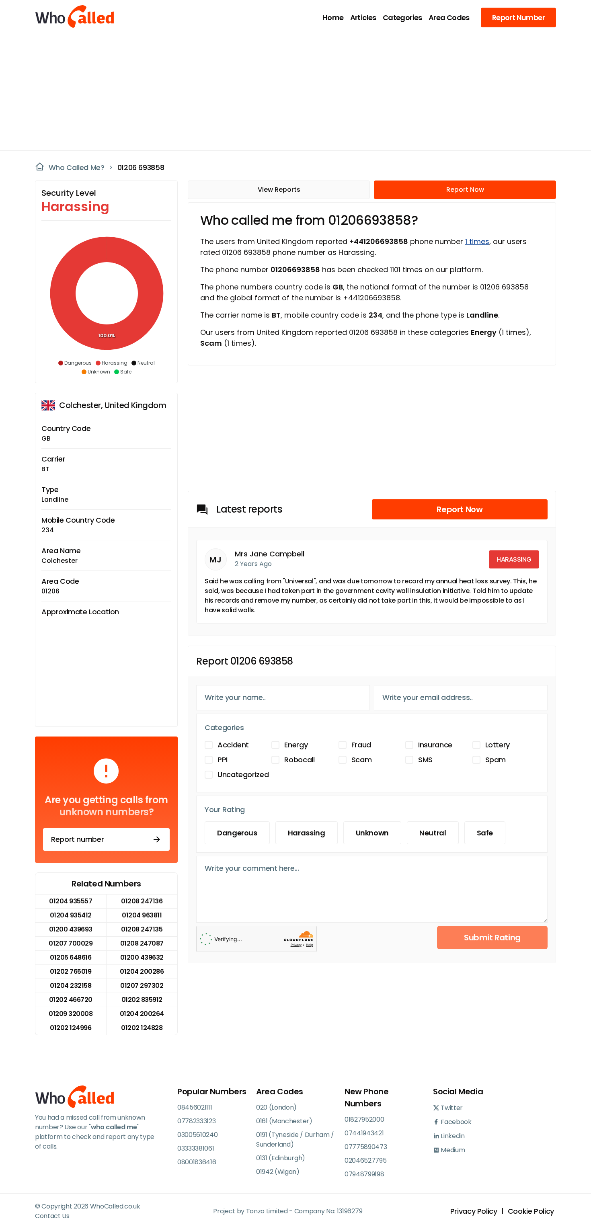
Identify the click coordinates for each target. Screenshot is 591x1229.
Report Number (518, 17)
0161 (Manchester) (284, 1121)
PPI (223, 760)
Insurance (435, 745)
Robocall (299, 760)
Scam (361, 760)
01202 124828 (141, 1027)
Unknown (372, 833)
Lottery (497, 745)
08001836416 (196, 1162)
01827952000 (364, 1119)
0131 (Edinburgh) (280, 1158)
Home (333, 17)
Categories (402, 17)
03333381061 (195, 1148)
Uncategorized (243, 774)
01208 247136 (141, 901)
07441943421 (364, 1133)
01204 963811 (142, 915)
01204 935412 (71, 915)
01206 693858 (140, 167)
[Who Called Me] (75, 17)
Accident (233, 745)
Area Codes (449, 17)
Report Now (465, 189)
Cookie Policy (531, 1211)
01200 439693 (70, 929)
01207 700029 (70, 943)
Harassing (306, 833)
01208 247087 (142, 943)
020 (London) (276, 1107)
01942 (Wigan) (278, 1171)
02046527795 (365, 1160)
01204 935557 (70, 901)
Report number (77, 839)
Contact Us (52, 1216)
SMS (425, 760)
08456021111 (194, 1107)
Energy (296, 745)
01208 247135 (141, 929)
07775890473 (366, 1146)
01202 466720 (70, 999)
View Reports (279, 189)
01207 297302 (141, 985)
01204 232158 (70, 985)
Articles (363, 17)
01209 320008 (70, 1013)
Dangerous (237, 833)
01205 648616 (70, 957)
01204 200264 (142, 1013)
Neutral (432, 833)
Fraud (361, 745)
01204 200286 (142, 971)
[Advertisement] (290, 91)
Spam (495, 760)
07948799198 (364, 1174)
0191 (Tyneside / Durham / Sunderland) (295, 1139)
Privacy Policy (473, 1211)
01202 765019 (70, 971)
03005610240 (197, 1134)
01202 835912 (141, 999)
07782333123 (196, 1121)
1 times (477, 241)
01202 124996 (70, 1027)
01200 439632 (142, 957)
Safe (485, 833)
